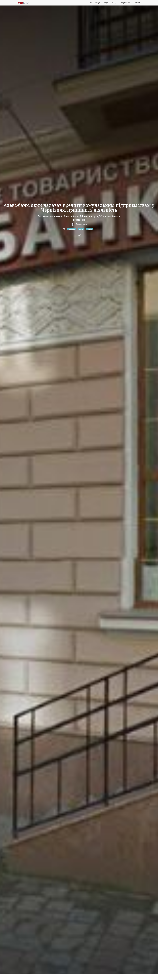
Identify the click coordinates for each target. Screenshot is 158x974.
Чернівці (89, 229)
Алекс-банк (71, 229)
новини (81, 229)
